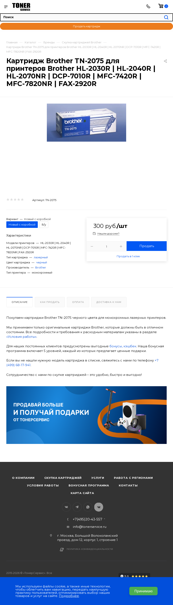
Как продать (49, 302)
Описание (19, 302)
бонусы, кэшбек (122, 346)
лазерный (41, 257)
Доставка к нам (108, 302)
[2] (11, 199)
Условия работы (43, 485)
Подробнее (69, 596)
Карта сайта (82, 493)
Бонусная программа (89, 485)
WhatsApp (87, 507)
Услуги (97, 477)
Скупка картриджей (63, 477)
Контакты (128, 485)
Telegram (77, 507)
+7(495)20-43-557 (87, 519)
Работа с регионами (133, 477)
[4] (18, 199)
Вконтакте (66, 507)
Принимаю (143, 591)
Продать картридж (86, 26)
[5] (22, 199)
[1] (7, 199)
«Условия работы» (21, 337)
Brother (40, 267)
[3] (15, 199)
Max (98, 507)
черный (41, 262)
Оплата (78, 302)
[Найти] (166, 17)
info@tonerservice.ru (89, 527)
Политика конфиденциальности (90, 549)
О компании (23, 477)
